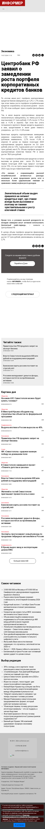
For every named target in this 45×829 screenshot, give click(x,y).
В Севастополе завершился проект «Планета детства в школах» (18, 466)
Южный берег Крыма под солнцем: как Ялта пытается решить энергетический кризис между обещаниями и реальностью (22, 689)
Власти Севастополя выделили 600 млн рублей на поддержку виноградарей (20, 479)
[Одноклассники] (36, 55)
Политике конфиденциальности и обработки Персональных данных (20, 817)
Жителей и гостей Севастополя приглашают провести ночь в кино (18, 492)
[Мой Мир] (42, 55)
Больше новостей (21, 561)
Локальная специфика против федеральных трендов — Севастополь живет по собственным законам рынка (22, 629)
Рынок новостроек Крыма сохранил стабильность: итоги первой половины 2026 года (22, 599)
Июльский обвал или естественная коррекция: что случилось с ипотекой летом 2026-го (22, 644)
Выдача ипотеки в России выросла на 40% (21, 427)
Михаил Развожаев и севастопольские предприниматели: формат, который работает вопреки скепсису (20, 701)
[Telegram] (39, 55)
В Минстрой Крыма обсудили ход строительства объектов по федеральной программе (21, 414)
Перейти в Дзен (21, 263)
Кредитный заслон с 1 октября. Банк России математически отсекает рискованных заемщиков (22, 607)
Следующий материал (22, 294)
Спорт (3, 449)
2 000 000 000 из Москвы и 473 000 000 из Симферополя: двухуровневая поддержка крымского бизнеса (21, 592)
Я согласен (19, 825)
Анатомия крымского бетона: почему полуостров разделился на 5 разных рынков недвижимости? (22, 716)
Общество (4, 396)
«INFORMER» (16, 281)
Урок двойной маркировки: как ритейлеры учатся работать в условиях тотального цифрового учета (21, 636)
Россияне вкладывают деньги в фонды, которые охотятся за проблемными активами (20, 378)
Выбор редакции (11, 660)
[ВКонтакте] (33, 55)
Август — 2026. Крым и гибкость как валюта (22, 649)
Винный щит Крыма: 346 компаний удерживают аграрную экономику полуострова (18, 723)
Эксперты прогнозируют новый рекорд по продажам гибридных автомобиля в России (22, 535)
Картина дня (8, 392)
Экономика (7, 51)
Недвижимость (6, 425)
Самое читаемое (11, 583)
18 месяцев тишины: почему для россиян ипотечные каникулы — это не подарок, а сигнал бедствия (21, 708)
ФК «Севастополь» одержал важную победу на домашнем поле (19, 452)
